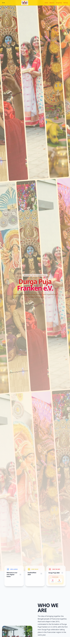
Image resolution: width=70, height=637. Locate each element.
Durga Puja (59, 2)
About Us (52, 2)
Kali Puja (65, 2)
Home (46, 2)
